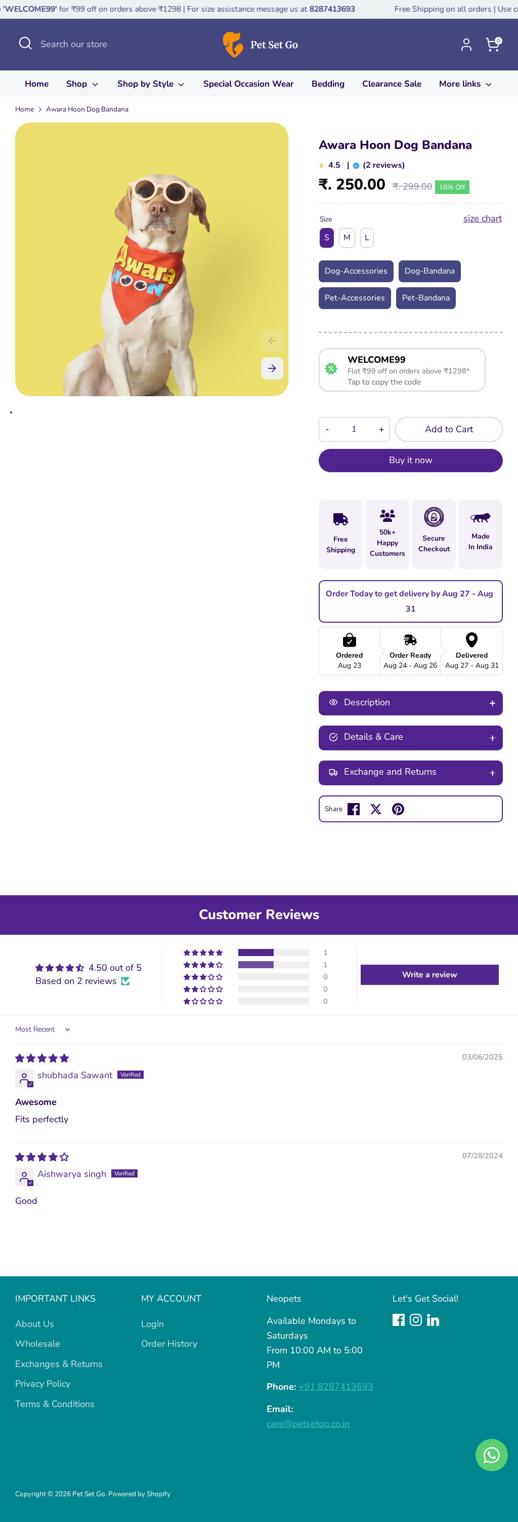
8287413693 (335, 1387)
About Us (34, 1324)
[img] (42, 1058)
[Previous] (272, 341)
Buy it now (411, 460)
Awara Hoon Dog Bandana (87, 109)
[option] (151, 263)
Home (37, 84)
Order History (169, 1344)
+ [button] (381, 429)
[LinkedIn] (433, 1320)
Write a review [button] (429, 974)
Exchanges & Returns (59, 1364)
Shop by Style (146, 84)
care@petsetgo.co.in (308, 1424)
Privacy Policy (42, 1384)
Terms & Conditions (55, 1404)
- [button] (327, 429)
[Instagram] (416, 1320)
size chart (482, 218)
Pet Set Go (88, 1494)
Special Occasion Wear (248, 84)
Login (152, 1324)
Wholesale (37, 1344)
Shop (78, 84)
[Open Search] (25, 43)
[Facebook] (399, 1320)
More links (461, 84)
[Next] (272, 368)
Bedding (328, 84)
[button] (204, 952)
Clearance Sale (391, 84)
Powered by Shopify (139, 1494)
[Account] (466, 44)
